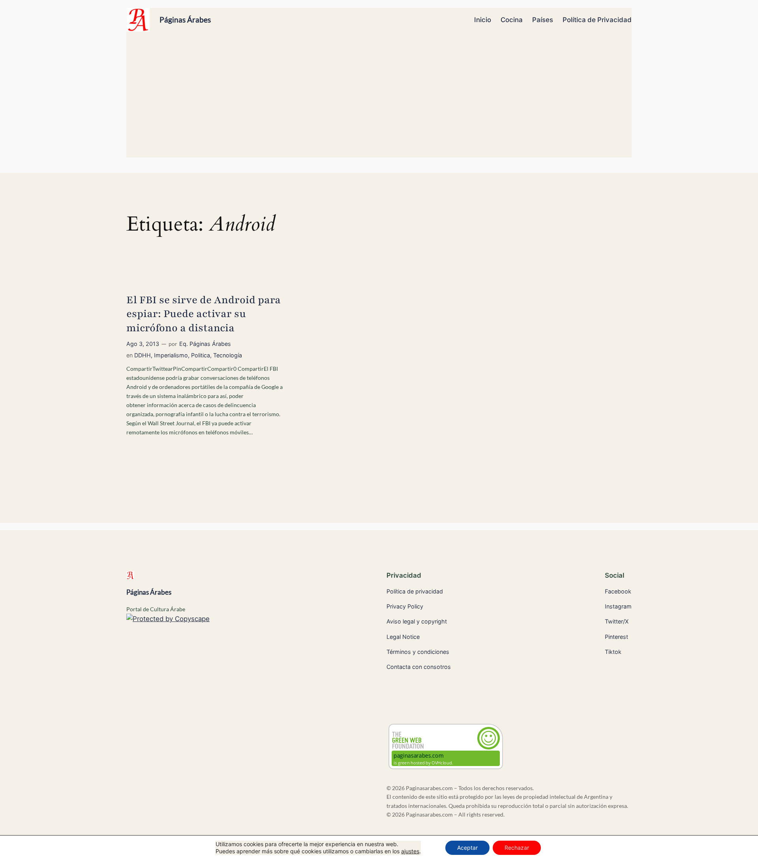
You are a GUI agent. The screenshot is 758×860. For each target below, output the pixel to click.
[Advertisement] (379, 98)
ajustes (410, 851)
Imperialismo (171, 355)
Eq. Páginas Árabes (205, 343)
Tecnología (227, 355)
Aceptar (467, 847)
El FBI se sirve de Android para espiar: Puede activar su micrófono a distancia (203, 314)
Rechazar (517, 847)
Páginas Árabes (185, 19)
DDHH (142, 355)
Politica (200, 355)
